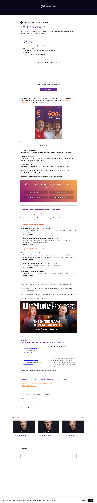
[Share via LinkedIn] (28, 406)
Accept (90, 500)
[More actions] (76, 22)
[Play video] (48, 317)
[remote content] (48, 71)
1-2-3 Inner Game (20, 435)
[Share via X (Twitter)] (25, 406)
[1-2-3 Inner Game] (24, 426)
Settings (83, 500)
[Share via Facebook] (21, 406)
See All (82, 417)
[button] (73, 11)
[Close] (95, 500)
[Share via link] (32, 406)
